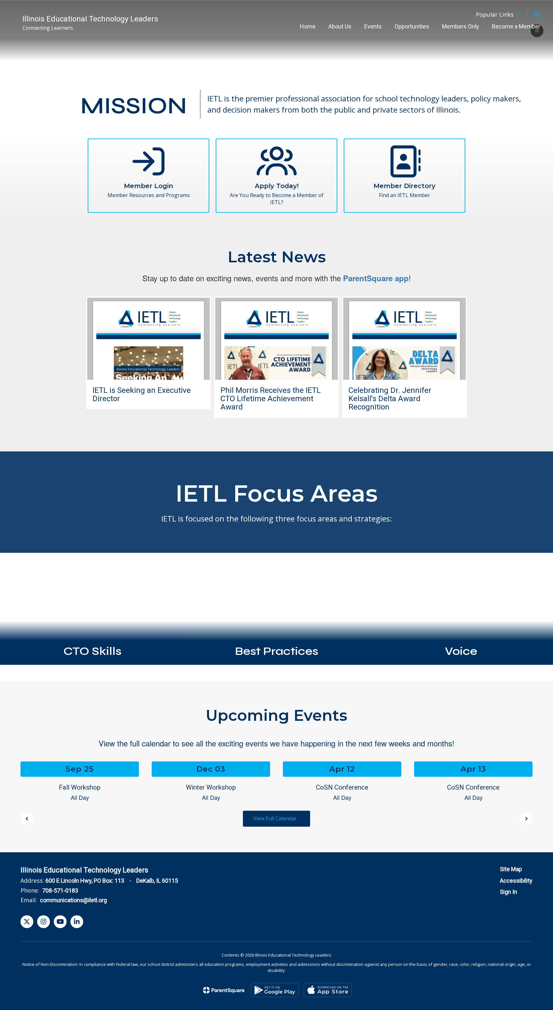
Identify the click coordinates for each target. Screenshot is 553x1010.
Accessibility (516, 880)
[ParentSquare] (224, 990)
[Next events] (526, 818)
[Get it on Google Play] (275, 990)
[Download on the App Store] (328, 990)
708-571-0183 (60, 890)
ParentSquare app (376, 278)
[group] (92, 609)
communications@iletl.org (73, 900)
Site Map (511, 869)
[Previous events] (26, 818)
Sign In (508, 891)
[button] (498, 14)
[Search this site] (537, 14)
